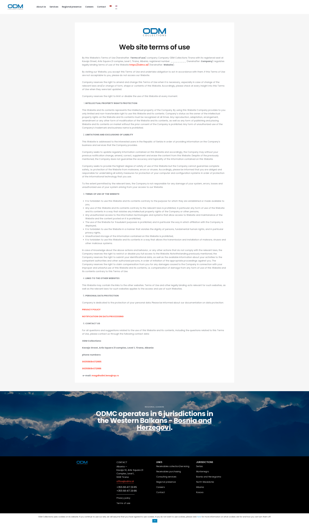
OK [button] (155, 521)
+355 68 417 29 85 (126, 480)
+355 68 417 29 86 (126, 484)
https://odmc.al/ (139, 64)
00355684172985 (91, 361)
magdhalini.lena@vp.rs (105, 375)
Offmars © (93, 512)
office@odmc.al (125, 474)
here (199, 516)
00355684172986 (91, 368)
